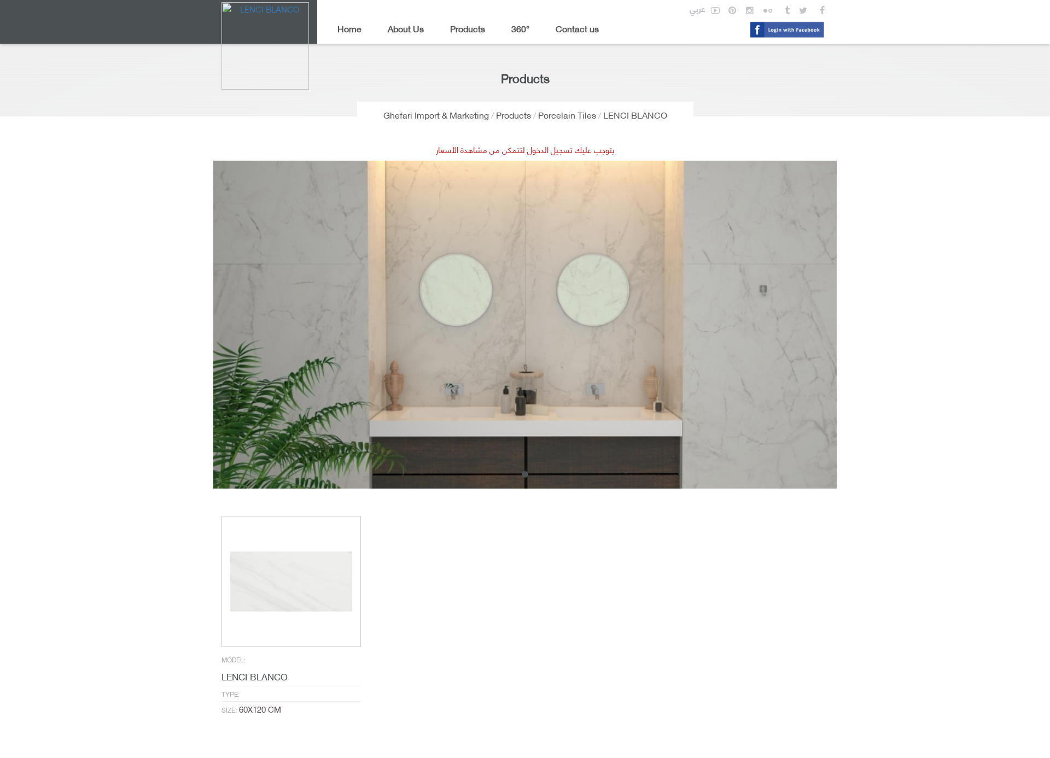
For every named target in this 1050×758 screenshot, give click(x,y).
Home (349, 28)
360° (520, 28)
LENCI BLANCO (635, 114)
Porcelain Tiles (567, 114)
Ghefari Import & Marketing (436, 114)
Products (467, 28)
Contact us (577, 28)
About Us (406, 28)
